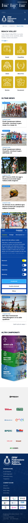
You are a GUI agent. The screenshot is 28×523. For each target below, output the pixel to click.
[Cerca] (25, 12)
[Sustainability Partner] (14, 448)
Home (5, 26)
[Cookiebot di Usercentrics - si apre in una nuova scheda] (16, 231)
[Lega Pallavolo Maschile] (22, 507)
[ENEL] (20, 420)
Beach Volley (6, 490)
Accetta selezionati (14, 286)
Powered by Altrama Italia (8, 517)
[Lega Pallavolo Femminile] (14, 507)
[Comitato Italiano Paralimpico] (14, 503)
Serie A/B (5, 485)
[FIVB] (22, 503)
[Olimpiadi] (5, 498)
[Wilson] (8, 409)
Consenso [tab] (4, 234)
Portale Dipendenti (7, 474)
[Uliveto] (20, 409)
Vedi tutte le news (19, 324)
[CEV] (5, 507)
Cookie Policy (6, 518)
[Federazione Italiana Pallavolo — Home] (8, 19)
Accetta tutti (14, 281)
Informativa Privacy (8, 476)
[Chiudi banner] (25, 230)
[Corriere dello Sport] (10, 441)
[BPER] (8, 431)
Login (5, 40)
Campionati (12, 26)
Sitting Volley (6, 488)
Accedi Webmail (7, 471)
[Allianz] (8, 420)
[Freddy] (14, 396)
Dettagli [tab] (11, 234)
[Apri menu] (25, 19)
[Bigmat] (20, 431)
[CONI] (5, 503)
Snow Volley (6, 493)
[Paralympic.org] (14, 498)
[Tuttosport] (19, 441)
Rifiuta (14, 291)
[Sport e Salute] (22, 498)
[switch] (24, 265)
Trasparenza (6, 478)
